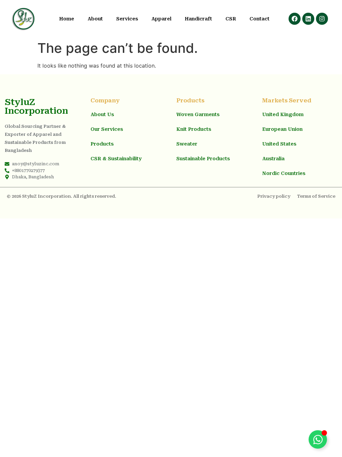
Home (66, 18)
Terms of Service (316, 196)
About (95, 18)
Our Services (107, 129)
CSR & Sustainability (116, 158)
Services (127, 18)
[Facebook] (295, 19)
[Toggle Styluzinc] (318, 439)
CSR (230, 18)
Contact (259, 18)
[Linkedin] (308, 19)
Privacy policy (273, 196)
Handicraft (198, 18)
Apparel (161, 18)
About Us (102, 114)
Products (102, 144)
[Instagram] (322, 19)
